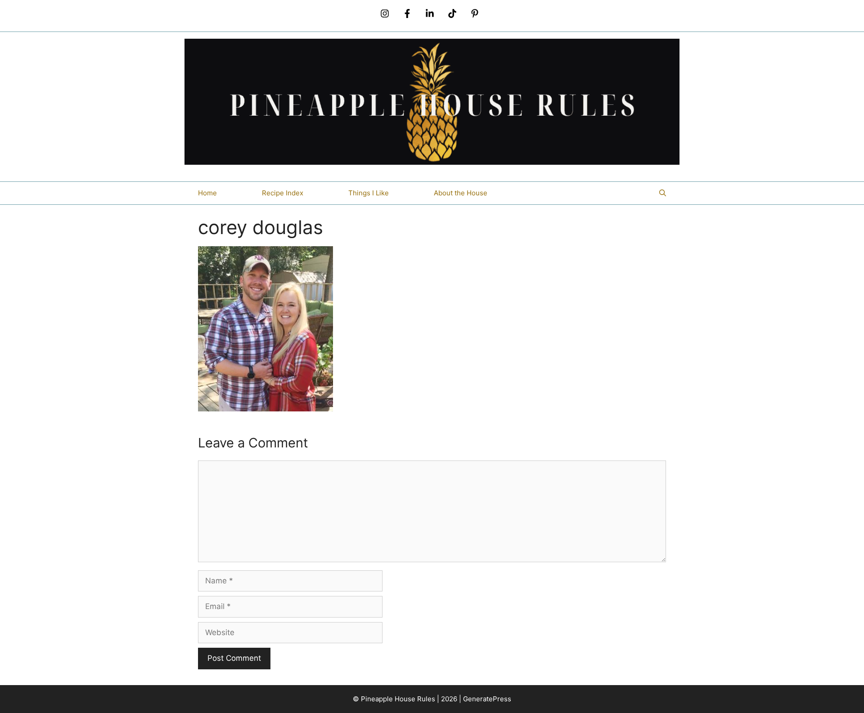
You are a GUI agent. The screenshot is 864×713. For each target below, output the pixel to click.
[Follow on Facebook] (407, 14)
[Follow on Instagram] (385, 14)
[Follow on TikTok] (452, 14)
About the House (460, 193)
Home (207, 193)
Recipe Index (282, 193)
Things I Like (368, 193)
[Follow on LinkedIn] (430, 14)
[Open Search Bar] (662, 193)
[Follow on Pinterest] (475, 14)
